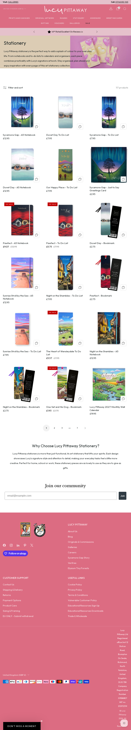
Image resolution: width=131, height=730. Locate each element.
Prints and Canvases (19, 18)
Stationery (78, 18)
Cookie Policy (75, 584)
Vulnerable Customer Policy (82, 600)
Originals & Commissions (81, 541)
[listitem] (65, 32)
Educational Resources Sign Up (84, 605)
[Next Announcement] (97, 32)
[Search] (124, 8)
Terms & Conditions (78, 595)
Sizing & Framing (11, 610)
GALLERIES (13, 2)
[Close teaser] (41, 721)
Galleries (75, 23)
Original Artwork (44, 18)
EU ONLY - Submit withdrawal (18, 616)
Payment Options (12, 600)
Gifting (45, 23)
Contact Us (8, 584)
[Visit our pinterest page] (25, 545)
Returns (7, 595)
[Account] (110, 8)
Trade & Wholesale (77, 616)
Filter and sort (15, 87)
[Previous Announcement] (34, 32)
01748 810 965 (121, 2)
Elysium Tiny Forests (78, 568)
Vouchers (59, 23)
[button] (22, 726)
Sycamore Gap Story (78, 557)
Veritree (72, 563)
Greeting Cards (114, 18)
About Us (72, 531)
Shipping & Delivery (13, 589)
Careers (72, 552)
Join (122, 495)
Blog (70, 536)
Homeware (95, 18)
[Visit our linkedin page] (18, 545)
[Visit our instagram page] (11, 545)
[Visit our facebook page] (4, 545)
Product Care (10, 605)
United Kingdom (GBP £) (13, 9)
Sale (87, 23)
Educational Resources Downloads (85, 610)
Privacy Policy (75, 589)
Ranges (63, 18)
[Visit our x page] (31, 545)
